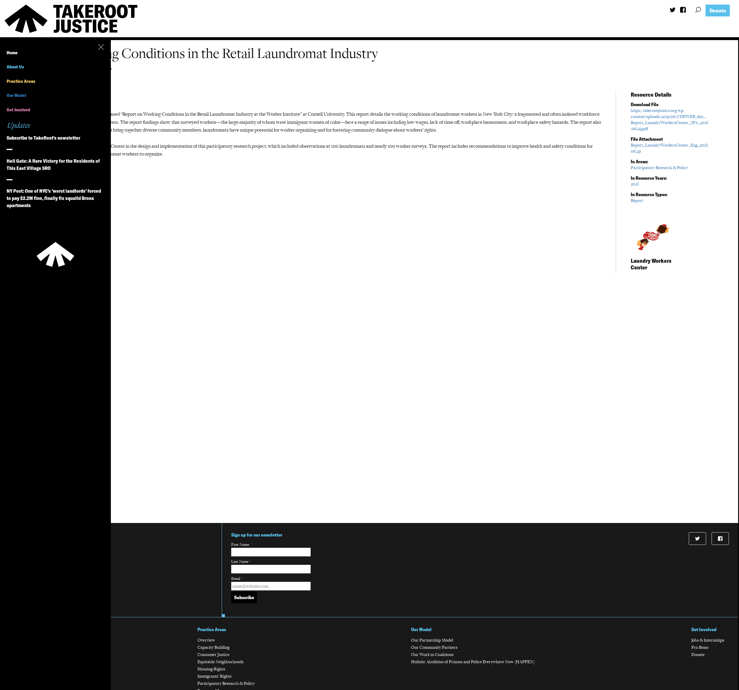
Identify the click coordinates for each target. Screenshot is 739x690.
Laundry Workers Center (651, 264)
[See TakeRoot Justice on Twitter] (672, 10)
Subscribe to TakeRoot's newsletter (43, 138)
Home (12, 52)
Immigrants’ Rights (214, 676)
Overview (206, 640)
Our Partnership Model (432, 640)
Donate (718, 10)
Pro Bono (699, 647)
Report (637, 200)
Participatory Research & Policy (659, 167)
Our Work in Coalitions (432, 654)
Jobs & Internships (707, 640)
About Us (15, 67)
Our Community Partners (434, 647)
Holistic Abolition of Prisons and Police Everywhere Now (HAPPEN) (473, 662)
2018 (635, 184)
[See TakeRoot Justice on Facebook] (683, 11)
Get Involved (18, 109)
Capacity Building (213, 647)
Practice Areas (21, 81)
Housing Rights (211, 669)
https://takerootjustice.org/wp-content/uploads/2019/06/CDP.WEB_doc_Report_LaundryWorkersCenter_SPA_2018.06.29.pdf (669, 119)
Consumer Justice (213, 654)
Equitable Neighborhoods (220, 662)
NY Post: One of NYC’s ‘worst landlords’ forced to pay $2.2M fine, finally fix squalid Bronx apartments (54, 198)
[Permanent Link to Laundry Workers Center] (652, 252)
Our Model (16, 95)
